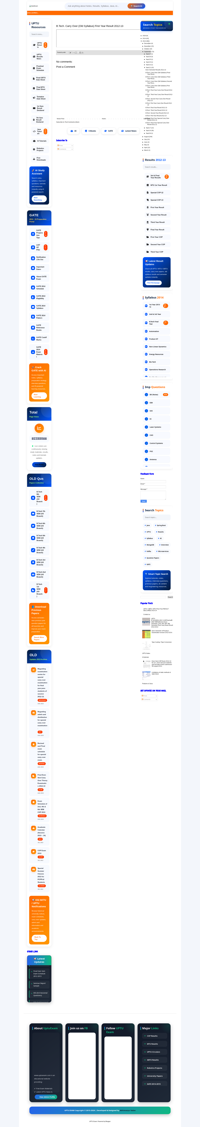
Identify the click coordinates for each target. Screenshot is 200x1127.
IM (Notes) (158, 394)
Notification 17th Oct (41, 258)
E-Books (92, 131)
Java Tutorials (41, 131)
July (145, 139)
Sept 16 (148, 130)
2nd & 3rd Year (155, 314)
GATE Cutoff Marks (41, 338)
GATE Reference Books (40, 327)
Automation (154, 331)
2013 (144, 41)
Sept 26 (148, 56)
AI (75, 131)
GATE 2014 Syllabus (40, 307)
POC (151, 451)
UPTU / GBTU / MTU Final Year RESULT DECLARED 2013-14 (156, 609)
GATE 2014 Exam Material (41, 352)
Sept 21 (148, 67)
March (146, 150)
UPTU (149, 532)
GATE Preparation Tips (41, 234)
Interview (165, 545)
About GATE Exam (41, 278)
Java (148, 525)
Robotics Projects (40, 149)
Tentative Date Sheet (41, 98)
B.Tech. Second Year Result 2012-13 (157, 113)
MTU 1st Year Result (159, 185)
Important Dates (40, 268)
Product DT (153, 339)
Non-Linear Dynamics (157, 347)
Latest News (130, 131)
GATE (110, 131)
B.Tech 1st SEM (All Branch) (41, 590)
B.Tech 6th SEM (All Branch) (41, 525)
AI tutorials (145, 657)
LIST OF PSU (41, 247)
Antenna (153, 459)
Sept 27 (148, 54)
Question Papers (153, 558)
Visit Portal (39, 465)
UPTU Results (41, 45)
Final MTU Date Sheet (40, 88)
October (147, 49)
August (146, 136)
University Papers (154, 1076)
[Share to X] (78, 52)
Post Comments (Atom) (72, 122)
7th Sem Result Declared (39, 120)
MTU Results (152, 1044)
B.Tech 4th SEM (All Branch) (41, 550)
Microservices (163, 551)
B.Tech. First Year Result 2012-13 (156, 116)
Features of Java (147, 683)
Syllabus (150, 538)
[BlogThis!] (76, 52)
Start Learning (37, 396)
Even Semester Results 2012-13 (156, 70)
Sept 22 (148, 65)
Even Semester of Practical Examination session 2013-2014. (162, 631)
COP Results (152, 1036)
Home (104, 119)
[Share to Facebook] (80, 52)
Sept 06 (148, 133)
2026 (144, 35)
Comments (62, 149)
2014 (144, 38)
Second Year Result (158, 215)
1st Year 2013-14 (157, 305)
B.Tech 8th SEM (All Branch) (41, 498)
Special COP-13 (157, 200)
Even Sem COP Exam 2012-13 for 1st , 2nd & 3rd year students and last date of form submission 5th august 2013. (162, 663)
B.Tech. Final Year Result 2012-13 (156, 107)
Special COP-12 (157, 193)
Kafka (149, 551)
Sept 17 (148, 128)
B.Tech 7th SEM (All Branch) (41, 513)
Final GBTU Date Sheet (41, 79)
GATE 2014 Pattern (40, 316)
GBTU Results (153, 1060)
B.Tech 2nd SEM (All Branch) (41, 574)
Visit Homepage (153, 283)
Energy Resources (156, 354)
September (148, 51)
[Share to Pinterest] (82, 52)
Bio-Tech (152, 362)
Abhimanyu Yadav (128, 1110)
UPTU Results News (40, 57)
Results (161, 532)
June (146, 142)
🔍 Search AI (136, 6)
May (145, 145)
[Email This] (74, 52)
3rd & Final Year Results (159, 177)
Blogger (108, 1121)
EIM (151, 403)
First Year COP (157, 237)
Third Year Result (158, 222)
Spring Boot (161, 525)
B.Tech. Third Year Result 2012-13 (156, 110)
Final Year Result (157, 230)
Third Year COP (157, 252)
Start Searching (38, 199)
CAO (151, 435)
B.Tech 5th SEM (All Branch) (41, 538)
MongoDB (150, 545)
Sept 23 (148, 62)
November (147, 46)
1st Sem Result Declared (40, 108)
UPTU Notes (146, 653)
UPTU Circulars (153, 1052)
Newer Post (60, 119)
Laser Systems (155, 427)
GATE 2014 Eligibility (40, 297)
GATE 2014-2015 (154, 1084)
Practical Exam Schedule (40, 68)
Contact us (146, 614)
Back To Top (37, 938)
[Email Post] (69, 52)
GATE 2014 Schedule (40, 287)
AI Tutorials (41, 141)
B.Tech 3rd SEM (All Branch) (41, 562)
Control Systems (156, 443)
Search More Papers (39, 638)
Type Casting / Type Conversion (162, 642)
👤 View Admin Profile (46, 1097)
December (147, 43)
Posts (61, 145)
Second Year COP (158, 244)
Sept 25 (148, 59)
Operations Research (157, 369)
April (145, 147)
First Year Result (157, 207)
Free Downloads (41, 159)
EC (151, 419)
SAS (151, 411)
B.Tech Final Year (157, 322)
